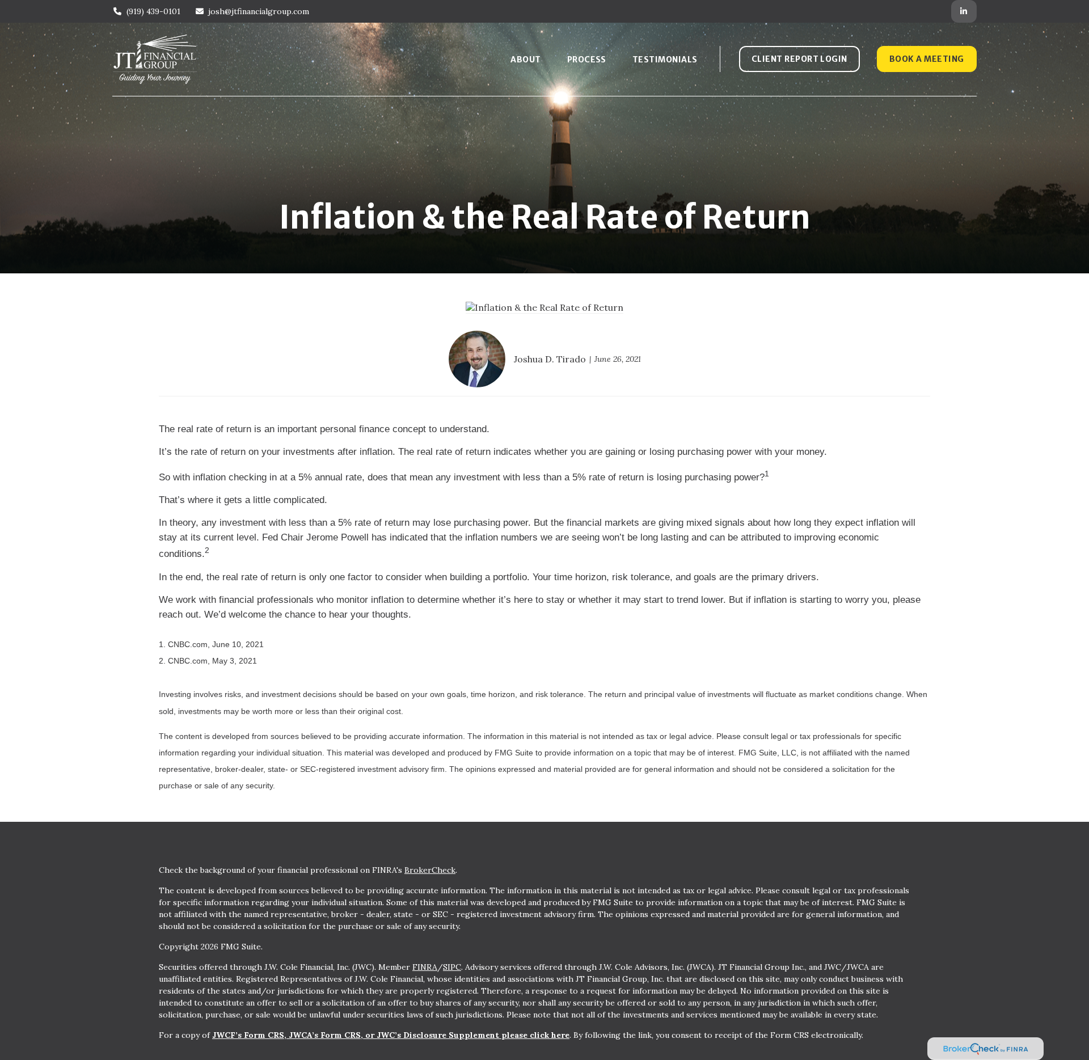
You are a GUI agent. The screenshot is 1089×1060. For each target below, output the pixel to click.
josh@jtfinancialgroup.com (258, 11)
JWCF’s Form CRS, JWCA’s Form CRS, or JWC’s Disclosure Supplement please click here (390, 1035)
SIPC (452, 967)
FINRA (424, 967)
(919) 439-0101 (153, 11)
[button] (525, 59)
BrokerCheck (429, 870)
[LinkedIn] (964, 11)
